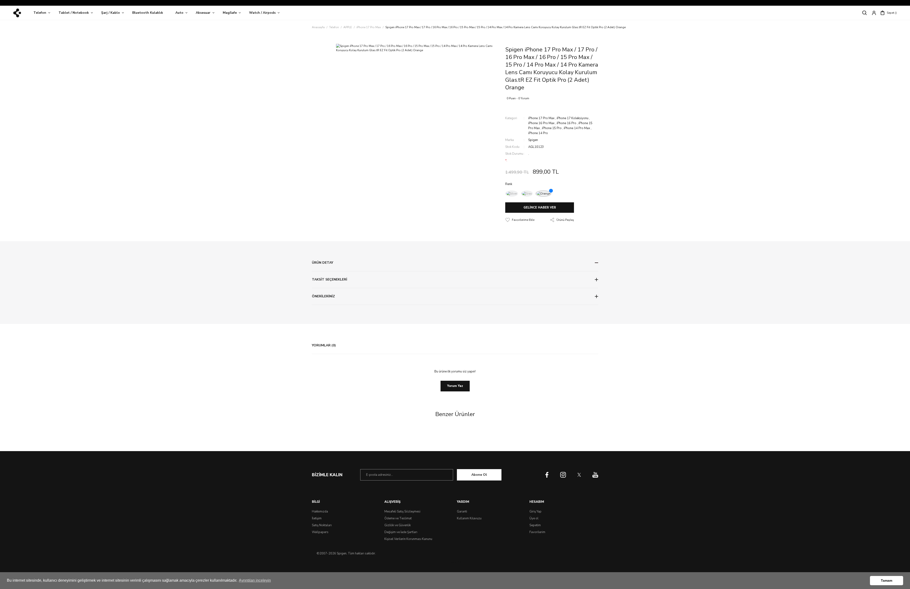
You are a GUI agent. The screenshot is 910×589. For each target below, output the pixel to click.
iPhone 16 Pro (566, 123)
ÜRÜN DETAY (322, 262)
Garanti (462, 511)
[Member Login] (874, 12)
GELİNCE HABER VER (539, 207)
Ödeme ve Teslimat (398, 518)
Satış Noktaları (322, 525)
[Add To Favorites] (519, 219)
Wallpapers (320, 532)
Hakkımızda (320, 511)
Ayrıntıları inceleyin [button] (255, 580)
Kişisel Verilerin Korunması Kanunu (408, 539)
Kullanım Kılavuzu (469, 518)
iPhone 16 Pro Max (541, 123)
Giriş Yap (535, 511)
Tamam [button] (886, 580)
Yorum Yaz (455, 386)
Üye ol (533, 518)
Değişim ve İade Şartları (400, 532)
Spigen (533, 140)
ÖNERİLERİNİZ (323, 296)
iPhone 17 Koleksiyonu (572, 118)
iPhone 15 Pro (552, 128)
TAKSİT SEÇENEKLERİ (329, 279)
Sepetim (535, 525)
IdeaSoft (455, 562)
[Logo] (17, 13)
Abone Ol (479, 474)
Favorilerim (537, 532)
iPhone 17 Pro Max (541, 118)
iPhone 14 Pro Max (577, 128)
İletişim (317, 518)
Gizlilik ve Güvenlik (397, 525)
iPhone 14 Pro (538, 133)
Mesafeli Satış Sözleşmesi (402, 511)
